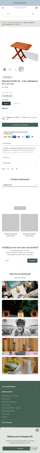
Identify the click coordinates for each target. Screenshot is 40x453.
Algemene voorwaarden (9, 402)
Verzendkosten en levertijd (10, 396)
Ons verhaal (5, 405)
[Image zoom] (20, 48)
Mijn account (6, 414)
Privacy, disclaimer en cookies (11, 408)
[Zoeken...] (33, 14)
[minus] (4, 112)
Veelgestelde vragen (8, 411)
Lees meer (6, 157)
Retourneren (6, 399)
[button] (20, 125)
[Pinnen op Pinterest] (16, 169)
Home (4, 22)
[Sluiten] (20, 430)
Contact (4, 417)
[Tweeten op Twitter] (12, 169)
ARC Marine (7, 77)
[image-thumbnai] (4, 69)
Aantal (4, 108)
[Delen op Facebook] (8, 169)
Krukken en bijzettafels (15, 22)
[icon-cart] (36, 8)
